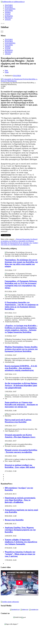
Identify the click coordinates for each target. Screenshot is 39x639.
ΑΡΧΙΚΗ (9, 5)
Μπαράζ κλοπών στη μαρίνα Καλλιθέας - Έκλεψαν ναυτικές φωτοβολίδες (21, 451)
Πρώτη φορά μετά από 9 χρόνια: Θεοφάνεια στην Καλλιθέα (18, 421)
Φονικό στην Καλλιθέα (14, 520)
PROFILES (8, 18)
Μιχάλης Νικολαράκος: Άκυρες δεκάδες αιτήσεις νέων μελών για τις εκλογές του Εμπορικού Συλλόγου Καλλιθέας (21, 349)
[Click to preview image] (19, 81)
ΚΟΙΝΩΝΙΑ (9, 16)
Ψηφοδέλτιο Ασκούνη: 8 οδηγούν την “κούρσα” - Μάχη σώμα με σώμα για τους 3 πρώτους (20, 554)
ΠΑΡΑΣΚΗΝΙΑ (10, 9)
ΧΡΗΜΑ (8, 12)
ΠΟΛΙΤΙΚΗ (9, 7)
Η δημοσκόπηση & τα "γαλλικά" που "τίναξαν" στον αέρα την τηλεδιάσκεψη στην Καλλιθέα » (19, 243)
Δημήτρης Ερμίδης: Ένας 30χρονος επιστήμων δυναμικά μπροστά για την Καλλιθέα (20, 529)
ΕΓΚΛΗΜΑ (9, 10)
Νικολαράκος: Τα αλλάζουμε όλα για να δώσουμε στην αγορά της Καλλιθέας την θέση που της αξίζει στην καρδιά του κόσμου (21, 263)
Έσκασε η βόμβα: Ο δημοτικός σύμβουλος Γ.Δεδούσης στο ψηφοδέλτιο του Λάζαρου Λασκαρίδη (21, 542)
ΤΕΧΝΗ (7, 14)
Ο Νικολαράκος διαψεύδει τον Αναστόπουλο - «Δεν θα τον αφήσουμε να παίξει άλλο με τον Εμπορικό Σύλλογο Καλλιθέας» (21, 305)
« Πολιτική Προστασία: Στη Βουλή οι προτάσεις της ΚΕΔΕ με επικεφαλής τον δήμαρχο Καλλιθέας (19, 241)
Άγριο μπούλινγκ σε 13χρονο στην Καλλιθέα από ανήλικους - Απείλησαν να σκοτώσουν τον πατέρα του (21, 404)
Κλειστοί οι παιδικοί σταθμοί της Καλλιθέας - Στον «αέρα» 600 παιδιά (20, 466)
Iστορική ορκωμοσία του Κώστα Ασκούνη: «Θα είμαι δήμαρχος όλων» (20, 436)
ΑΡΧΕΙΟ (8, 19)
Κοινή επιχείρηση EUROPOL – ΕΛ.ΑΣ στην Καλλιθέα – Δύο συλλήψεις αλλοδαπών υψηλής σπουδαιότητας (21, 368)
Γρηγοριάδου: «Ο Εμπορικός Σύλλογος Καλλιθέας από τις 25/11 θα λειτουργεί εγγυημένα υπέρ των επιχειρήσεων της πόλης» (21, 284)
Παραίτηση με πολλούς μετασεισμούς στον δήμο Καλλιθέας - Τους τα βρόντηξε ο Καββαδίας (20, 500)
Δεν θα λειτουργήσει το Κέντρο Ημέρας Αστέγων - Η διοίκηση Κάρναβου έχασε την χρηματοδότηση (21, 385)
